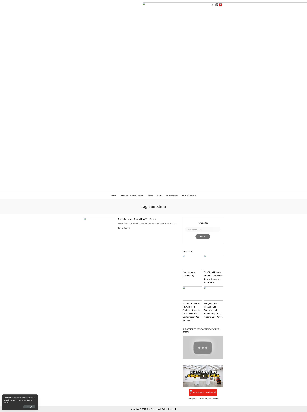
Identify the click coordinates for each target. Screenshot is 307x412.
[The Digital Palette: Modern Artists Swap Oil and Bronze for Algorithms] (213, 262)
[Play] (203, 376)
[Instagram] (216, 4)
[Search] (212, 5)
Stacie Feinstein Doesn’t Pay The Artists (137, 219)
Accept (29, 407)
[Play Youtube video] (203, 347)
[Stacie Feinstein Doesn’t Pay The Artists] (99, 229)
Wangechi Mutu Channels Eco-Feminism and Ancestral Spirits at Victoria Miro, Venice (213, 310)
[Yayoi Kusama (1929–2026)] (192, 262)
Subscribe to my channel (204, 392)
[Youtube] (220, 4)
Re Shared (125, 228)
